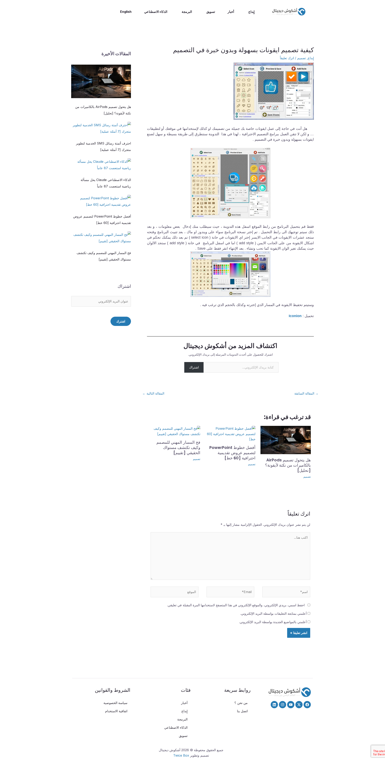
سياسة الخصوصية (115, 703)
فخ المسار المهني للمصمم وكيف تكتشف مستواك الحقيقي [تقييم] (178, 448)
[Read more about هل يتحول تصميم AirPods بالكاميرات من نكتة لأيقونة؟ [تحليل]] (285, 440)
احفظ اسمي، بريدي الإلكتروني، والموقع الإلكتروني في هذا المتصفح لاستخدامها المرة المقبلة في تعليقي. (236, 605)
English (126, 12)
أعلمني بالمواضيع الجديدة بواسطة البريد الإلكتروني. (273, 622)
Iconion (295, 316)
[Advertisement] (101, 416)
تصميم (301, 58)
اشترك (120, 321)
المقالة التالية (153, 393)
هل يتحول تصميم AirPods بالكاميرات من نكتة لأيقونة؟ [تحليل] (288, 465)
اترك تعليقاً (287, 58)
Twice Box (181, 755)
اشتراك (194, 367)
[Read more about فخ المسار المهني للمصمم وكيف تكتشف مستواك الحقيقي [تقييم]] (175, 431)
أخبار (231, 12)
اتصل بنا (242, 711)
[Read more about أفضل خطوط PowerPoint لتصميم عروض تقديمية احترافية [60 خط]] (230, 433)
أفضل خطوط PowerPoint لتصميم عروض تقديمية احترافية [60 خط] (232, 453)
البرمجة (187, 12)
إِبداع (251, 12)
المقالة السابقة (306, 393)
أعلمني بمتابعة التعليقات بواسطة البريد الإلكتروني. (273, 613)
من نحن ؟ (241, 703)
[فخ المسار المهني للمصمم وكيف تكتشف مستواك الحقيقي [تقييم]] (101, 237)
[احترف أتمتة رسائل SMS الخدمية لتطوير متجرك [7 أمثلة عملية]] (101, 128)
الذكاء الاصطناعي (155, 12)
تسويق (210, 12)
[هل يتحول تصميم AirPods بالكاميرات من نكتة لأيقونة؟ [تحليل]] (101, 81)
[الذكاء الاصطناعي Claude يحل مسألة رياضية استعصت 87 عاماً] (101, 164)
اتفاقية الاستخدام (116, 711)
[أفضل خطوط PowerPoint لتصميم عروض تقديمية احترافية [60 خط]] (101, 201)
